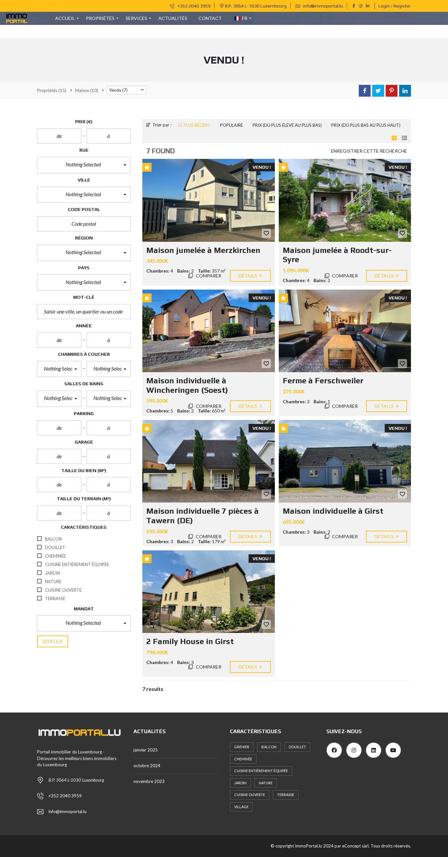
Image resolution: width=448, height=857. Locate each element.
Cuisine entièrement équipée (261, 771)
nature (266, 783)
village (241, 807)
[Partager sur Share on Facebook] (365, 91)
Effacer (52, 641)
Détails (248, 275)
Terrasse (285, 794)
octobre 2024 (146, 765)
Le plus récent (194, 125)
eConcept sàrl (355, 845)
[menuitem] (65, 18)
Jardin (240, 783)
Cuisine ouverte (249, 794)
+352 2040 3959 (193, 6)
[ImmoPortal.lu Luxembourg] (17, 18)
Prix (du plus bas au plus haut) (365, 125)
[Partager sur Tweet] (378, 91)
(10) (86, 90)
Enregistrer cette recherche (369, 151)
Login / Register (394, 6)
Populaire (231, 125)
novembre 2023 (149, 781)
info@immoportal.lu (322, 6)
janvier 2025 (145, 749)
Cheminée (243, 759)
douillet (297, 747)
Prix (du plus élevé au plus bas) (287, 125)
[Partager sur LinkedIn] (405, 91)
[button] (84, 165)
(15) (51, 90)
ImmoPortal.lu (308, 845)
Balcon (268, 747)
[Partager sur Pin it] (391, 91)
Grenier (241, 747)
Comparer (208, 275)
